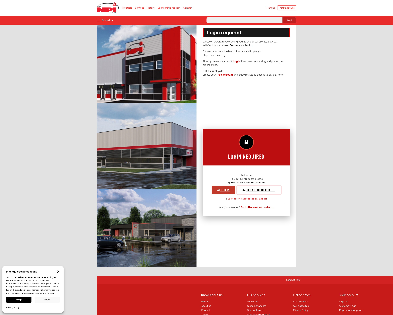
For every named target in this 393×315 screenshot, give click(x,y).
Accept (19, 300)
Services (139, 7)
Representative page (350, 310)
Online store (107, 20)
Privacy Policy (300, 310)
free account (224, 74)
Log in (237, 61)
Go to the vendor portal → (257, 207)
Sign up (343, 301)
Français (271, 7)
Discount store (255, 310)
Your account (287, 7)
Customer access (256, 306)
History (150, 7)
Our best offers (301, 306)
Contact (187, 7)
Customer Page (347, 306)
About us (206, 306)
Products (127, 7)
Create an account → (260, 190)
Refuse (47, 300)
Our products (300, 301)
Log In (225, 190)
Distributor (252, 301)
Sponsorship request (169, 7)
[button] (58, 272)
